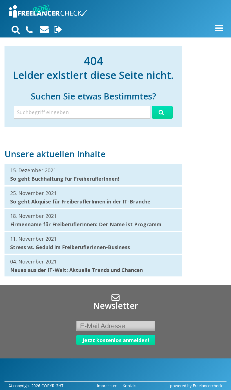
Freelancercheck (207, 385)
